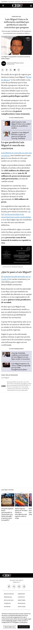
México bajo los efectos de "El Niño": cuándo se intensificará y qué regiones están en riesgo (21, 513)
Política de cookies (11, 620)
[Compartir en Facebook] (6, 70)
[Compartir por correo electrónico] (14, 70)
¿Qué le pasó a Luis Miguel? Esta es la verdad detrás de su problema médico (20, 125)
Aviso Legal (22, 606)
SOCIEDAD (7, 606)
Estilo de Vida (8, 600)
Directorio (21, 600)
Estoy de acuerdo (24, 627)
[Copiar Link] (18, 70)
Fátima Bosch (18, 1)
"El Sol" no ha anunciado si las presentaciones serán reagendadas (16, 214)
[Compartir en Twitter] (10, 70)
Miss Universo (24, 1)
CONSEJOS (7, 603)
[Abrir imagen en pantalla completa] (28, 39)
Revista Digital (9, 594)
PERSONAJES (8, 597)
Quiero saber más (10, 627)
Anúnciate (21, 594)
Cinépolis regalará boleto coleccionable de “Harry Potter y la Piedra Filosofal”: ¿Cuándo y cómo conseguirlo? (7, 514)
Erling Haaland (11, 1)
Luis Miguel (5, 378)
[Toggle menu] (3, 5)
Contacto (21, 597)
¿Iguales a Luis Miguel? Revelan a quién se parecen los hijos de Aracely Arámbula (20, 135)
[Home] (17, 5)
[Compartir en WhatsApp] (2, 70)
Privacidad (21, 603)
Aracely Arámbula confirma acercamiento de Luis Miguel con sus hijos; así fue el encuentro (20, 356)
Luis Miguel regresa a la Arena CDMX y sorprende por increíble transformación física (20, 367)
